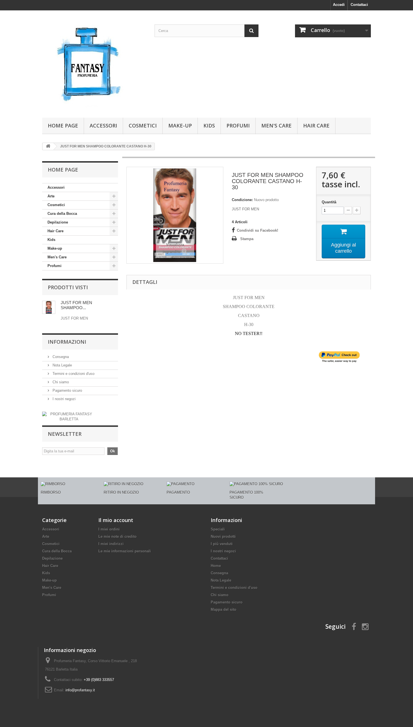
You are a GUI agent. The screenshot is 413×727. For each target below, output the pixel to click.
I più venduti (222, 544)
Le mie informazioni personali (124, 551)
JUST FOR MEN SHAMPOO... (76, 305)
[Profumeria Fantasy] (94, 63)
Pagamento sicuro (66, 390)
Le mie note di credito (117, 536)
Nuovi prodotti (223, 536)
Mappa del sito (223, 609)
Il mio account (115, 520)
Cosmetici (143, 125)
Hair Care (316, 125)
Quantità (329, 202)
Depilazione (57, 222)
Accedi (339, 5)
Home (216, 566)
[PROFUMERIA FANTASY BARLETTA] (69, 416)
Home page (63, 125)
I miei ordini (109, 529)
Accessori (103, 125)
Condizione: (242, 200)
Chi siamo (60, 382)
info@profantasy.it (80, 690)
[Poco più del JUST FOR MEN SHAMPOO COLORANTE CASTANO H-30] (48, 307)
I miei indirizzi (111, 544)
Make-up (180, 125)
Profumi (238, 125)
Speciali (218, 529)
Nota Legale (61, 365)
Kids (209, 125)
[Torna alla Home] (48, 146)
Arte (51, 196)
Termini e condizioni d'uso (72, 374)
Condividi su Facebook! (257, 230)
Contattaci (359, 5)
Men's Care (276, 125)
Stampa (246, 239)
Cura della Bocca (62, 213)
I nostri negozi (63, 399)
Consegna (60, 357)
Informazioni (67, 341)
